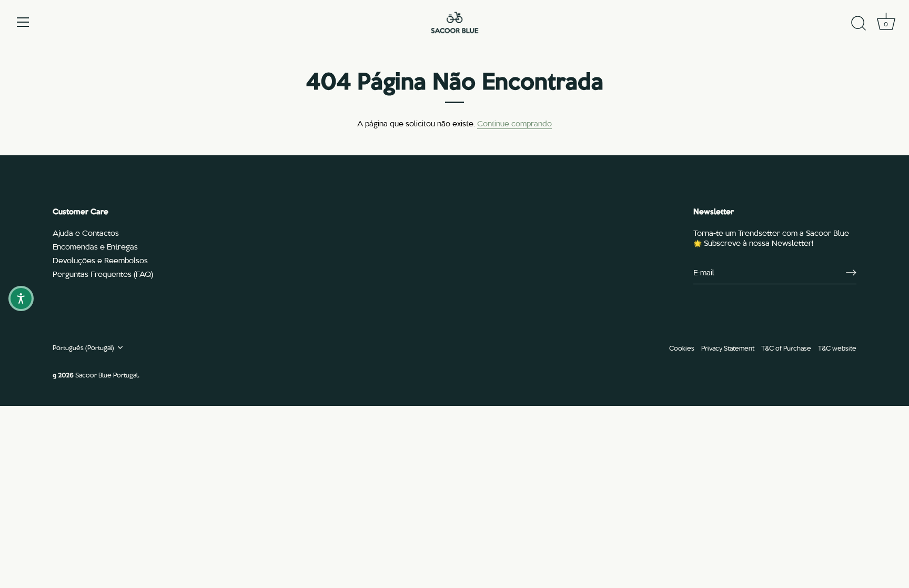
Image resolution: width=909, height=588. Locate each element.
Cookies (681, 347)
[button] (21, 298)
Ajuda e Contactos (86, 232)
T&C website (837, 347)
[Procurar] (858, 23)
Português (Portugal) (83, 347)
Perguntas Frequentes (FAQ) (103, 273)
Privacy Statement (727, 347)
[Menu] (23, 22)
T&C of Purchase (786, 347)
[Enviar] (851, 272)
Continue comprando (514, 123)
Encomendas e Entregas (95, 246)
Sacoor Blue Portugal (106, 374)
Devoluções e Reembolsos (100, 260)
